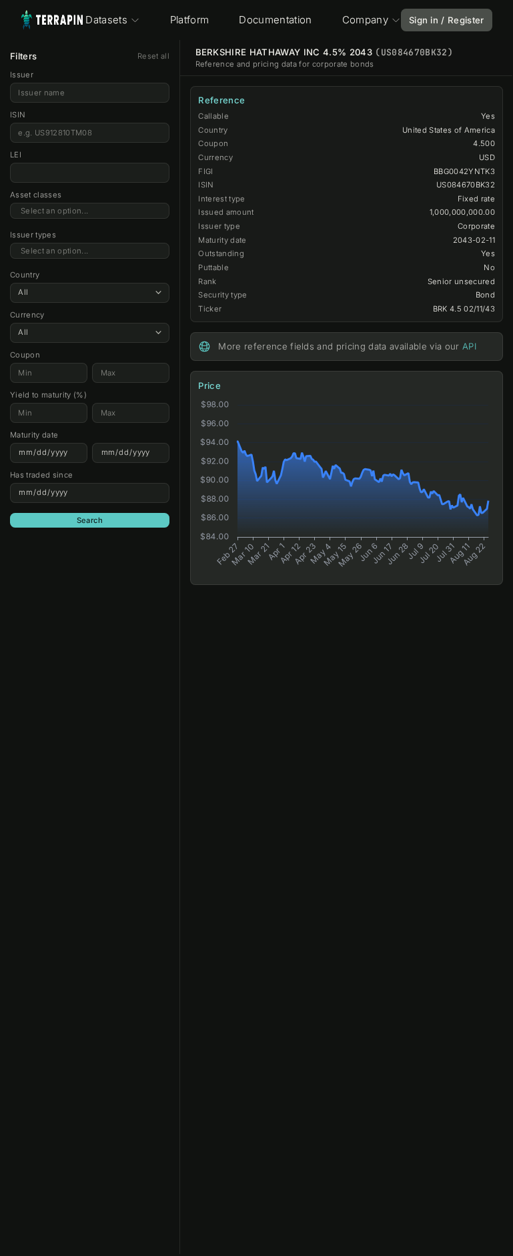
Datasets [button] (106, 19)
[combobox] (90, 211)
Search (90, 520)
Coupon (25, 355)
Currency (27, 315)
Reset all (153, 56)
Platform (189, 19)
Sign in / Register (446, 20)
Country (24, 274)
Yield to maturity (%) (48, 395)
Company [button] (365, 19)
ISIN (17, 114)
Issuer (21, 74)
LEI (15, 154)
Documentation (275, 19)
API (469, 346)
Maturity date (34, 435)
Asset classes (35, 194)
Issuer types (33, 234)
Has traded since (41, 475)
